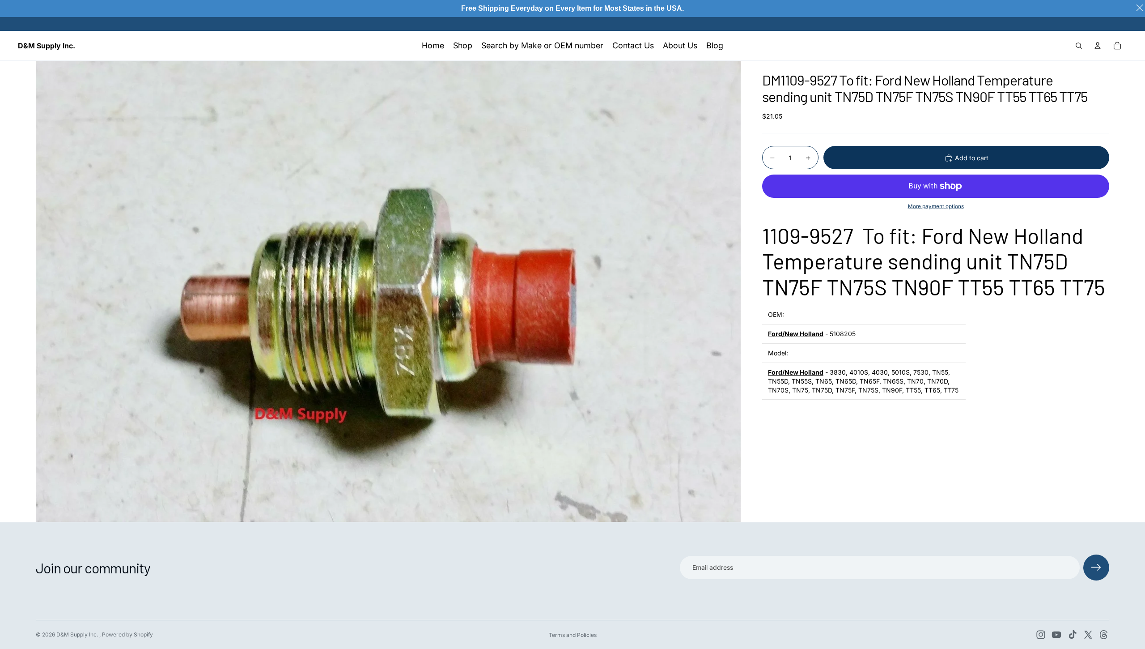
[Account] (1097, 46)
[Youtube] (1056, 634)
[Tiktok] (1072, 634)
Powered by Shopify (127, 634)
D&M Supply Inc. (77, 634)
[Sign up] (1096, 568)
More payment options (936, 206)
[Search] (1079, 46)
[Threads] (1103, 634)
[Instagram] (1040, 634)
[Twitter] (1088, 634)
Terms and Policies (573, 635)
